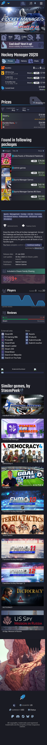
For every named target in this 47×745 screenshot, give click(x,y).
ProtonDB (9, 340)
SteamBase (10, 352)
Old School (33, 216)
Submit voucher (35, 343)
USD (18, 710)
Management (15, 214)
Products (32, 337)
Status (33, 710)
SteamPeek (10, 343)
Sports (6, 214)
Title (14, 151)
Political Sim (23, 216)
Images (8, 151)
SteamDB (9, 334)
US (27, 705)
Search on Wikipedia (13, 355)
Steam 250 (9, 349)
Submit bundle (35, 340)
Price (40, 151)
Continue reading (33, 245)
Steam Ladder (11, 346)
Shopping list (40, 103)
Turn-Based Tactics (11, 216)
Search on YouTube (13, 358)
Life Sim (30, 214)
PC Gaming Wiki (11, 337)
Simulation (8, 219)
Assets (32, 334)
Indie (40, 216)
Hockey (23, 214)
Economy (38, 214)
